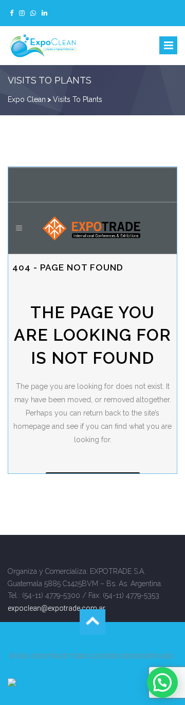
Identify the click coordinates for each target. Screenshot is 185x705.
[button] (162, 682)
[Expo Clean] (44, 45)
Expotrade (50, 656)
